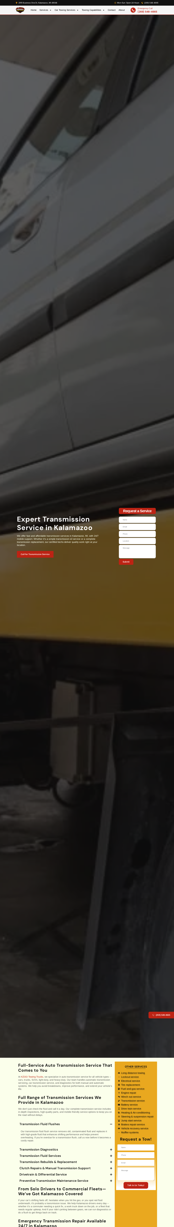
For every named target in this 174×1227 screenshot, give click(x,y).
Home (34, 10)
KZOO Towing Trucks (32, 1077)
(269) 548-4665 (147, 11)
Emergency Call (145, 8)
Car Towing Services (65, 10)
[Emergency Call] (133, 10)
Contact (112, 10)
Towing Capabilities (91, 10)
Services (43, 10)
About (122, 10)
